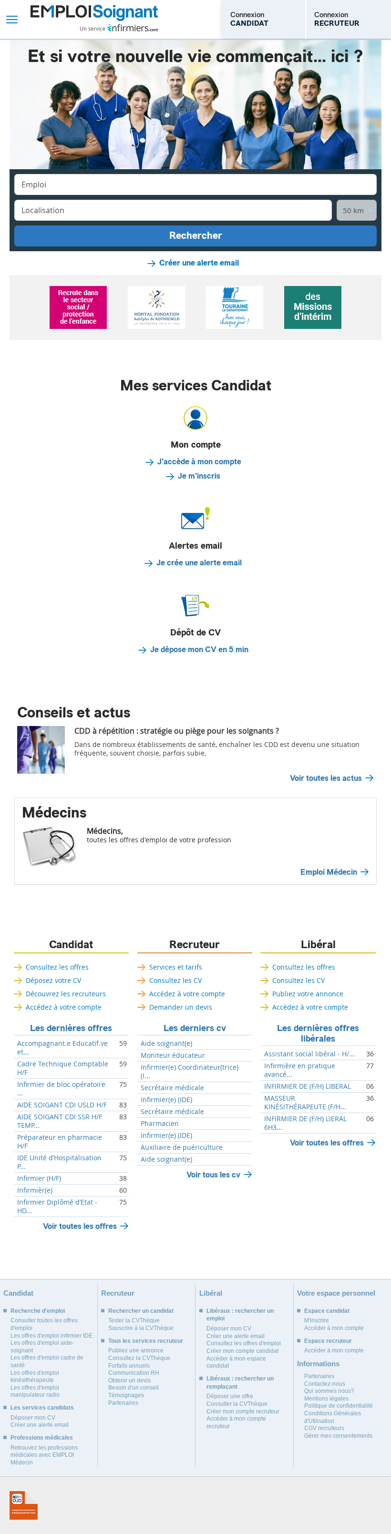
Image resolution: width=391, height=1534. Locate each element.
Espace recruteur (328, 1341)
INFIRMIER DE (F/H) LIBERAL (307, 1086)
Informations (318, 1364)
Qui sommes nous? (329, 1391)
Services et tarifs (175, 967)
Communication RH (133, 1373)
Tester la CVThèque (134, 1320)
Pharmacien (160, 1123)
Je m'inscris (199, 476)
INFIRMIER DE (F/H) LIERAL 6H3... (305, 1123)
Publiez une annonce (136, 1350)
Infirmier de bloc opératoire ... (61, 1088)
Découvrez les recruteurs (66, 993)
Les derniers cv (195, 1028)
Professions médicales (41, 1437)
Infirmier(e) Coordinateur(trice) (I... (189, 1071)
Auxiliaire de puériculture (182, 1147)
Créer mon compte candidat (242, 1351)
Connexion (249, 19)
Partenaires (123, 1403)
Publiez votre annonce (307, 993)
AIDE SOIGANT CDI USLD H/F (62, 1105)
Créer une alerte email (199, 263)
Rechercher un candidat (141, 1311)
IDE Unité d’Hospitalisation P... (59, 1162)
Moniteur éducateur (173, 1055)
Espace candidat (327, 1311)
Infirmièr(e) (34, 1190)
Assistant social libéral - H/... (309, 1054)
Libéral (318, 945)
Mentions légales (326, 1398)
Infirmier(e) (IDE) (166, 1099)
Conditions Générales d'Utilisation (332, 1417)
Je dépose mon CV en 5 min (199, 650)
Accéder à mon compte (334, 1328)
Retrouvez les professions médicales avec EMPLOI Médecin (44, 1455)
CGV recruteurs (324, 1428)
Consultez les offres (57, 967)
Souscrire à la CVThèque (141, 1328)
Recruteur (194, 945)
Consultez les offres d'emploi (243, 1343)
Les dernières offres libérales (318, 1033)
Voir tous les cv (213, 1174)
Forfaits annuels (129, 1365)
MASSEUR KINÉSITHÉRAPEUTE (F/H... (305, 1102)
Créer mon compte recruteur (242, 1411)
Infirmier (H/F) (39, 1178)
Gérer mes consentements (338, 1435)
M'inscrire (316, 1320)
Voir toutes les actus (326, 778)
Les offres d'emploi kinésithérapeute (34, 1377)
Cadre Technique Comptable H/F (62, 1068)
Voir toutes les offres (80, 1226)
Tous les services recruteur (145, 1341)
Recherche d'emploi (37, 1311)
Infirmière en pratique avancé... (299, 1070)
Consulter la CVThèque (237, 1404)
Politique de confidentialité (338, 1405)
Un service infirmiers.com (119, 27)
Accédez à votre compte (64, 1007)
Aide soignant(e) (166, 1043)
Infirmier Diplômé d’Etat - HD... (57, 1206)
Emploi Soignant (94, 19)
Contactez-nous (324, 1384)
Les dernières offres (71, 1028)
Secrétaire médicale (172, 1088)
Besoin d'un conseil (133, 1387)
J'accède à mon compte (199, 462)
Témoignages (126, 1395)
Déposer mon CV (32, 1417)
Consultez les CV (175, 980)
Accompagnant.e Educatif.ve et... (62, 1047)
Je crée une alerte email (199, 563)
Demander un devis (180, 1007)
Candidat (71, 945)
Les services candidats (42, 1407)
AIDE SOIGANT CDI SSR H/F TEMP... (59, 1121)
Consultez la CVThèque (139, 1358)
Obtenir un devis (129, 1380)
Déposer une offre (229, 1396)
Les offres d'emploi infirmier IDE (51, 1335)
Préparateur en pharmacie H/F (59, 1141)
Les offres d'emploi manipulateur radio (35, 1391)
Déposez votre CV (53, 980)
